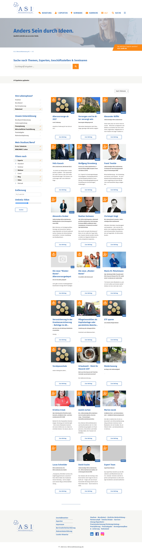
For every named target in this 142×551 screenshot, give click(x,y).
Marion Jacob (110, 410)
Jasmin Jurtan (84, 410)
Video (20, 180)
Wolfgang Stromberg (87, 163)
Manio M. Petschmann (114, 271)
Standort (21, 164)
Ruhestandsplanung (22, 135)
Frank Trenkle (110, 163)
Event (20, 173)
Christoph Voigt (111, 216)
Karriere (93, 13)
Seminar (20, 167)
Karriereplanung (20, 106)
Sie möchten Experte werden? (127, 47)
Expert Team (109, 465)
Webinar (20, 170)
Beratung (47, 13)
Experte (20, 160)
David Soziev (84, 465)
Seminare (78, 13)
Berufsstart (19, 103)
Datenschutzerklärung (64, 531)
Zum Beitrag (62, 137)
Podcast (20, 183)
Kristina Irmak (59, 410)
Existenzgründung (21, 123)
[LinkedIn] (91, 535)
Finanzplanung (20, 126)
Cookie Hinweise (62, 534)
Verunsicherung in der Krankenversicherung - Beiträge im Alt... (62, 322)
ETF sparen (109, 320)
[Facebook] (97, 535)
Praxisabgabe (19, 132)
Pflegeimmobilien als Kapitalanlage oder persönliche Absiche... (88, 322)
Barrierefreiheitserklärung (66, 528)
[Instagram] (102, 535)
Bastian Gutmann (86, 216)
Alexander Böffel (111, 117)
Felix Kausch (58, 163)
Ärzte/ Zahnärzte (20, 146)
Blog (19, 177)
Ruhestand (18, 109)
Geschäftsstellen (62, 518)
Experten (63, 13)
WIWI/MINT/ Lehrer (21, 149)
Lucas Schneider (60, 465)
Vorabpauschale (60, 366)
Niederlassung (110, 366)
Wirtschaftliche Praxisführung (25, 129)
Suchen (21, 209)
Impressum (60, 524)
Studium (18, 100)
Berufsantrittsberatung (23, 120)
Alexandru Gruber (60, 216)
